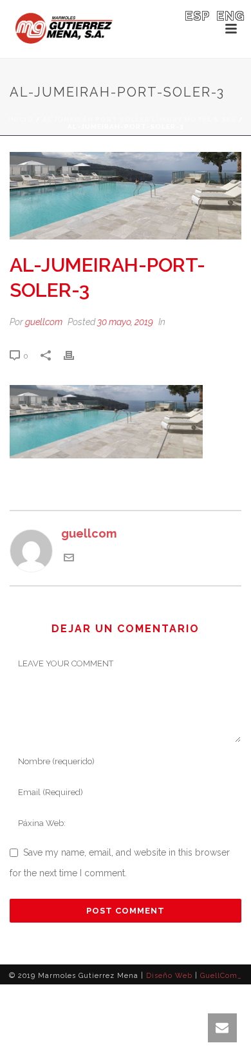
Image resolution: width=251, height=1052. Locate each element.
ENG (231, 16)
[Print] (75, 354)
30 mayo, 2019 (125, 322)
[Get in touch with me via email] (69, 558)
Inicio (20, 119)
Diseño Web (169, 976)
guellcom (43, 322)
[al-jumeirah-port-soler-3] (125, 196)
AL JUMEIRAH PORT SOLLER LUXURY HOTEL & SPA (139, 119)
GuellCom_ (221, 976)
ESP (197, 16)
